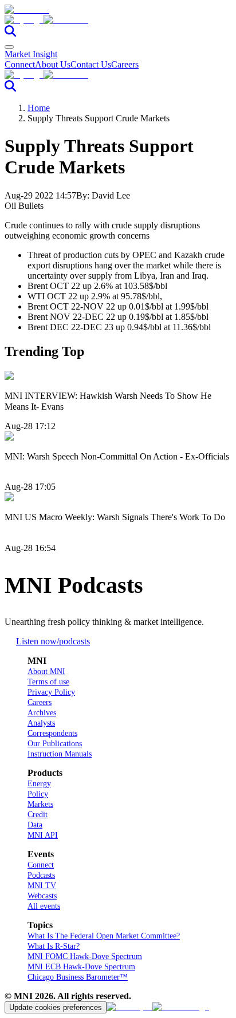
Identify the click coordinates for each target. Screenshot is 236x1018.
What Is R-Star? (53, 946)
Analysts (41, 723)
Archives (41, 712)
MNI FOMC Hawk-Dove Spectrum (84, 956)
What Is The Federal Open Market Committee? (103, 936)
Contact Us (90, 64)
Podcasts (41, 875)
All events (43, 906)
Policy (37, 794)
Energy (39, 783)
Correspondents (52, 733)
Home (38, 108)
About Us (52, 64)
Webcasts (42, 896)
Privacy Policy (51, 692)
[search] (10, 33)
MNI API (42, 835)
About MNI (46, 671)
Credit (37, 814)
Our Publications (54, 743)
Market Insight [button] (31, 54)
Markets (40, 804)
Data (34, 825)
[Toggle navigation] (9, 47)
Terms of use (48, 682)
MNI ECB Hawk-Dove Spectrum (81, 966)
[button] (118, 20)
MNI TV (41, 885)
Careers (125, 64)
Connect (20, 64)
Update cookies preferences (55, 1007)
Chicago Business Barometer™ (77, 977)
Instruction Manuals (59, 754)
